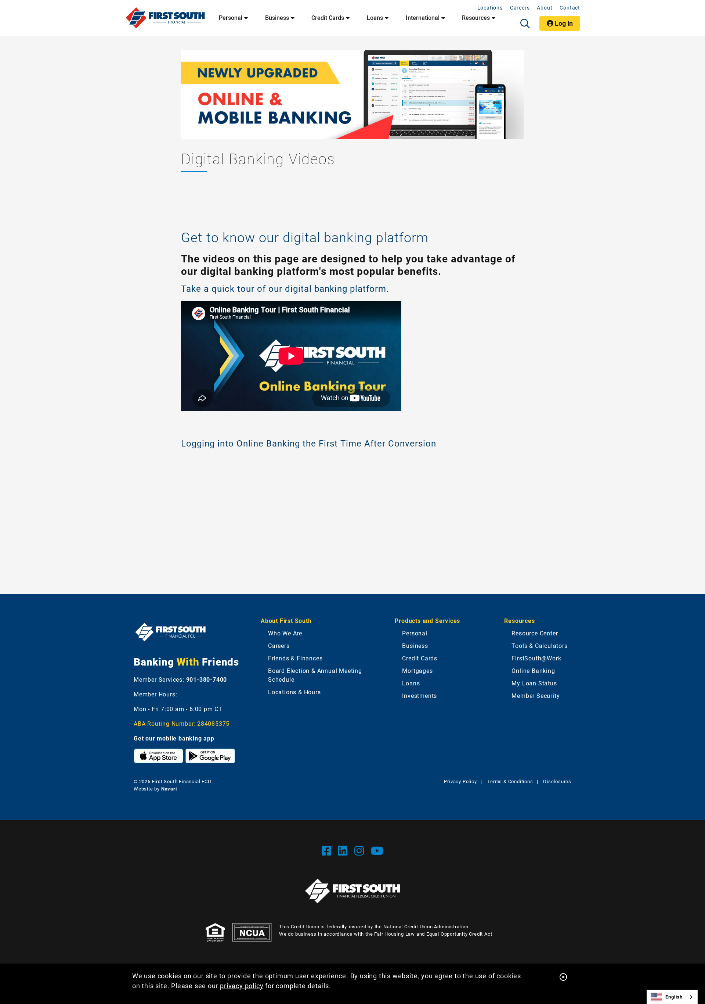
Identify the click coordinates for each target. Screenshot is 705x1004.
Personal (230, 17)
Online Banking (533, 670)
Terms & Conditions (510, 781)
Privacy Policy (460, 781)
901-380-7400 (206, 679)
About (544, 7)
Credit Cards (327, 17)
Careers (520, 7)
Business (277, 17)
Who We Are (285, 633)
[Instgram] (360, 850)
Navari (169, 788)
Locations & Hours (294, 692)
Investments (419, 695)
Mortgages (417, 670)
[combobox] (672, 997)
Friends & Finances (295, 658)
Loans (375, 17)
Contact (570, 7)
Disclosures (557, 781)
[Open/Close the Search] (525, 23)
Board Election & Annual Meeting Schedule (315, 675)
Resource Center (534, 633)
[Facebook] (328, 850)
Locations (490, 7)
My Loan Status (534, 683)
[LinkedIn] (344, 850)
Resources (476, 17)
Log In (563, 23)
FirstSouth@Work (536, 658)
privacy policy (241, 985)
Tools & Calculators (539, 645)
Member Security (535, 695)
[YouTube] (377, 850)
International (423, 17)
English (674, 996)
